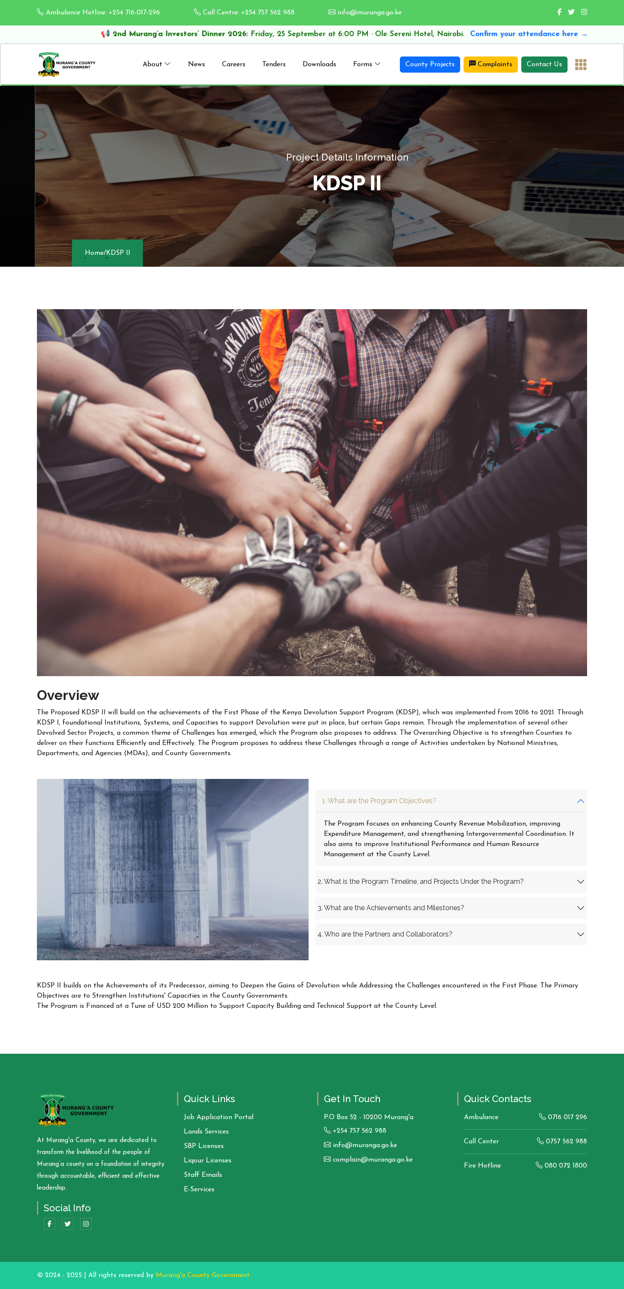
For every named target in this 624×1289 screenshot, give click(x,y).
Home (59, 253)
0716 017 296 (566, 1117)
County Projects (430, 64)
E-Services (199, 1189)
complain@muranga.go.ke (372, 1159)
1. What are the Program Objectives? (379, 801)
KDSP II (83, 253)
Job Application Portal (218, 1117)
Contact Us (544, 64)
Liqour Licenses (207, 1160)
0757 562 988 (565, 1141)
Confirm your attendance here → (424, 34)
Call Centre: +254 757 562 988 (248, 12)
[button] (157, 64)
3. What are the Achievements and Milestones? (391, 908)
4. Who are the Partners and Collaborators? (385, 934)
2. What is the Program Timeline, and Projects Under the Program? (421, 881)
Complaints (495, 64)
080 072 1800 (564, 1165)
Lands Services (206, 1131)
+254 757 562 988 (358, 1131)
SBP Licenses (204, 1146)
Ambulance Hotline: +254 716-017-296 (102, 12)
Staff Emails (203, 1175)
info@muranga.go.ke (368, 12)
